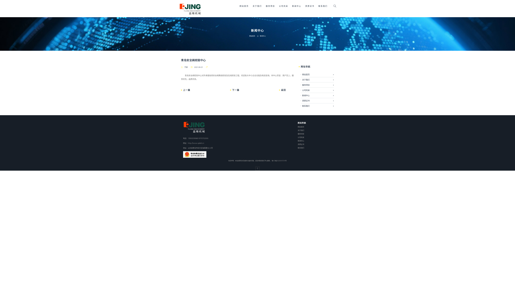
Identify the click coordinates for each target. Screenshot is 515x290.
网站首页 (244, 6)
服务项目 (270, 6)
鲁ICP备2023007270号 (279, 161)
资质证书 (309, 6)
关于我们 (257, 6)
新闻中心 (296, 6)
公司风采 (283, 6)
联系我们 (323, 6)
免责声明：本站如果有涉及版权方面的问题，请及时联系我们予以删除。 (249, 161)
